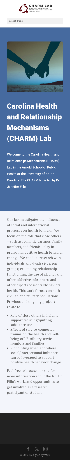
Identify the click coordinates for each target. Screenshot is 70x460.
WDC (47, 455)
